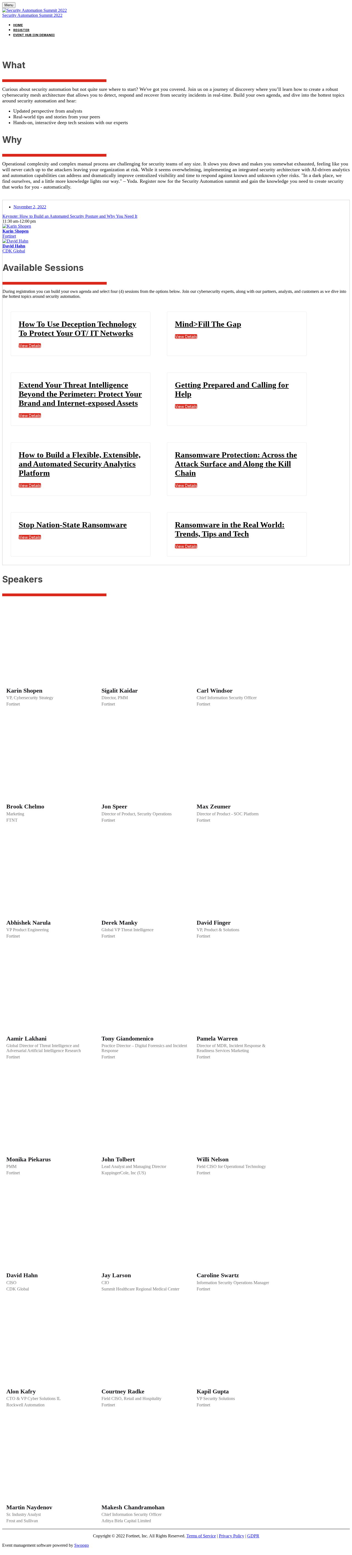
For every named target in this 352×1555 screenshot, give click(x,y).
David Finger (214, 922)
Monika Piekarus (28, 1159)
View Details (30, 345)
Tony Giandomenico (127, 1038)
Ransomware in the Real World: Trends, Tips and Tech (230, 529)
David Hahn (22, 1275)
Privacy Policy (231, 1536)
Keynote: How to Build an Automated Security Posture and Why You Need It (69, 216)
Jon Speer (114, 806)
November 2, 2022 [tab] (29, 207)
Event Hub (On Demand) (34, 35)
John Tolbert (118, 1159)
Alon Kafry (21, 1391)
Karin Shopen (24, 690)
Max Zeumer (214, 806)
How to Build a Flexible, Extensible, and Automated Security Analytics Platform (80, 463)
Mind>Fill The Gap (208, 324)
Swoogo (81, 1545)
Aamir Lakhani (26, 1038)
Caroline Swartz (218, 1275)
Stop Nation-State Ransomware (73, 524)
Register (21, 30)
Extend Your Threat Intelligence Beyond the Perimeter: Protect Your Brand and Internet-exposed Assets (80, 393)
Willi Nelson (213, 1159)
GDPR (253, 1536)
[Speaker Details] (49, 641)
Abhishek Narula (28, 922)
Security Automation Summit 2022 (32, 15)
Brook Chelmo (25, 806)
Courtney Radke (122, 1391)
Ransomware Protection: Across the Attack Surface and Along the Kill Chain (236, 463)
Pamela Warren (217, 1038)
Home (18, 25)
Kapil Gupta (213, 1391)
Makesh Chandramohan (132, 1507)
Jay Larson (116, 1275)
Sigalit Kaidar (119, 690)
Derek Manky (119, 922)
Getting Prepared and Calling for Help (232, 389)
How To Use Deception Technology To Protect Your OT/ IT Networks (77, 328)
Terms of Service (201, 1536)
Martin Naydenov (29, 1507)
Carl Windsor (215, 690)
